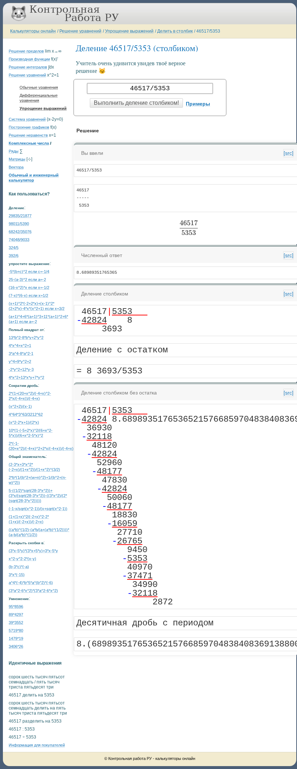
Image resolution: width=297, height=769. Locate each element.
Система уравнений (27, 119)
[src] (288, 153)
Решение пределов (26, 51)
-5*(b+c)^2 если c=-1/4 (29, 271)
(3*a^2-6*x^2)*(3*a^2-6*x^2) (33, 590)
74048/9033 (19, 239)
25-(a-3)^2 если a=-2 (27, 279)
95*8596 (16, 606)
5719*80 (16, 630)
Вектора (16, 167)
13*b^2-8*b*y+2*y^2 (26, 337)
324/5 (13, 247)
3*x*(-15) (17, 574)
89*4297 (16, 614)
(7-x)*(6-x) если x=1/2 (28, 295)
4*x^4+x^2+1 (20, 345)
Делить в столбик (175, 31)
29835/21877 (20, 216)
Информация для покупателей (37, 745)
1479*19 (16, 638)
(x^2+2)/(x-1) (20, 406)
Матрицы (17, 159)
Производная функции (29, 59)
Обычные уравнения (39, 87)
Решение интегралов (28, 67)
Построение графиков (29, 127)
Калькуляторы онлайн (33, 31)
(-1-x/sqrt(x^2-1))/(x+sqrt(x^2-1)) (38, 509)
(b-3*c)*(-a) (19, 567)
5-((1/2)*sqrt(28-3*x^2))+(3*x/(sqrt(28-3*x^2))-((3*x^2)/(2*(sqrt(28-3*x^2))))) (38, 495)
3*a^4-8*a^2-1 (21, 353)
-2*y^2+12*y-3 (21, 369)
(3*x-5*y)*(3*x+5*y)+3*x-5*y (33, 551)
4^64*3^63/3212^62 (26, 414)
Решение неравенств (28, 135)
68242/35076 (20, 232)
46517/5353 (208, 31)
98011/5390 (19, 224)
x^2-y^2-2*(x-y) (22, 559)
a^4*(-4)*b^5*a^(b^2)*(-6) (31, 582)
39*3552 (16, 622)
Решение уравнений (80, 31)
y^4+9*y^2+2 (20, 361)
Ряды (13, 151)
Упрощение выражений (129, 31)
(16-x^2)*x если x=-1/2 (29, 287)
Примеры (198, 104)
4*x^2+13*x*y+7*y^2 (26, 377)
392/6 (13, 255)
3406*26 (16, 646)
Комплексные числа (29, 143)
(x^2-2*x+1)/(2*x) (24, 422)
